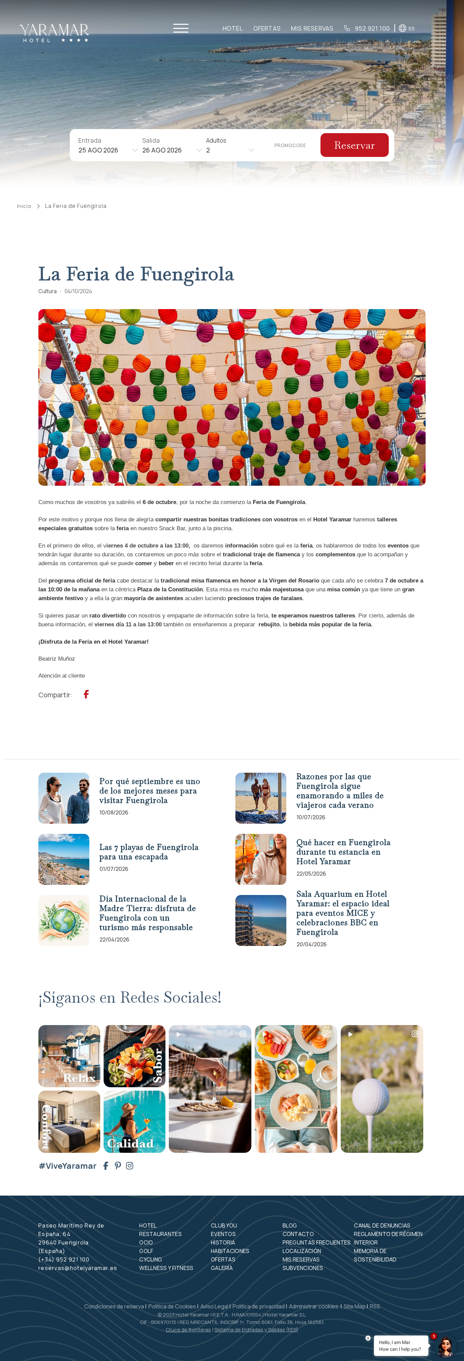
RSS (375, 1306)
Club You (224, 1225)
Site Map (354, 1306)
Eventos (223, 1234)
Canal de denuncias (382, 1225)
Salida (151, 140)
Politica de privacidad (259, 1306)
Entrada (90, 140)
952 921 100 (372, 28)
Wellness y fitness (166, 1268)
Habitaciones (230, 1251)
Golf (146, 1251)
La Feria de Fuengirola (76, 206)
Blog (290, 1225)
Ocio (146, 1242)
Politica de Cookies (172, 1306)
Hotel (233, 28)
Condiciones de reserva (114, 1306)
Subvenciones (303, 1268)
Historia (223, 1242)
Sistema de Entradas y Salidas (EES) (256, 1329)
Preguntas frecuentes (317, 1242)
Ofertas (267, 28)
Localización (302, 1251)
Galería (222, 1268)
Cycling (150, 1259)
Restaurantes (160, 1234)
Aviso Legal (214, 1306)
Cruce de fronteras (188, 1329)
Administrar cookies (314, 1306)
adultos (216, 140)
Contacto (298, 1234)
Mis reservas (312, 28)
